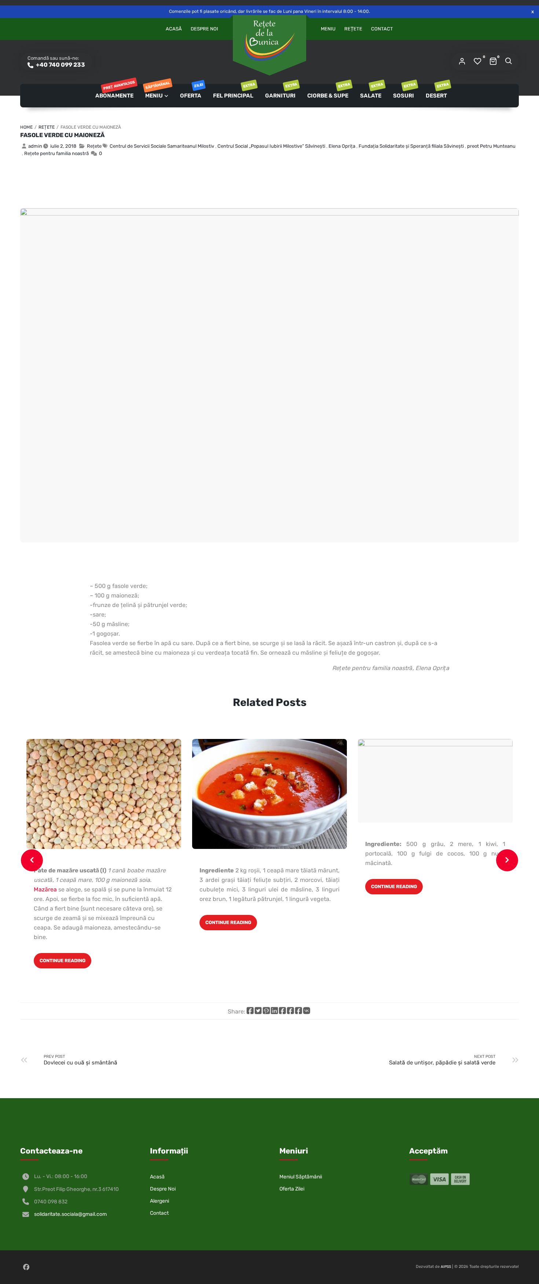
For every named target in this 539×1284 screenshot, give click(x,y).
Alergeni (159, 1201)
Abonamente (114, 91)
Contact (382, 29)
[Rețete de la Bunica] (269, 41)
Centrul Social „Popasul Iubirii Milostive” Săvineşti (271, 146)
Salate (371, 91)
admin (35, 146)
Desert (437, 91)
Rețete (353, 29)
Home (26, 127)
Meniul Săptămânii (300, 1177)
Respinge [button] (532, 11)
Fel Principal (234, 91)
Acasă (174, 29)
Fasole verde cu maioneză (62, 135)
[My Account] (462, 61)
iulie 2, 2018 (63, 146)
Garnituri (281, 91)
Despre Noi (204, 29)
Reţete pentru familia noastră (56, 153)
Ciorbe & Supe (328, 91)
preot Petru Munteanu (491, 146)
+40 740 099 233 (60, 64)
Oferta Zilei (291, 1189)
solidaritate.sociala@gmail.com (70, 1214)
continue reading (62, 960)
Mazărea (45, 889)
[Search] (508, 61)
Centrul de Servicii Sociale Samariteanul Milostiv (162, 146)
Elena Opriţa (342, 146)
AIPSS (446, 1267)
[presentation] (32, 860)
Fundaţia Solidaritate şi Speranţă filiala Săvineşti (411, 146)
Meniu (328, 29)
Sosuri (404, 91)
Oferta (191, 91)
